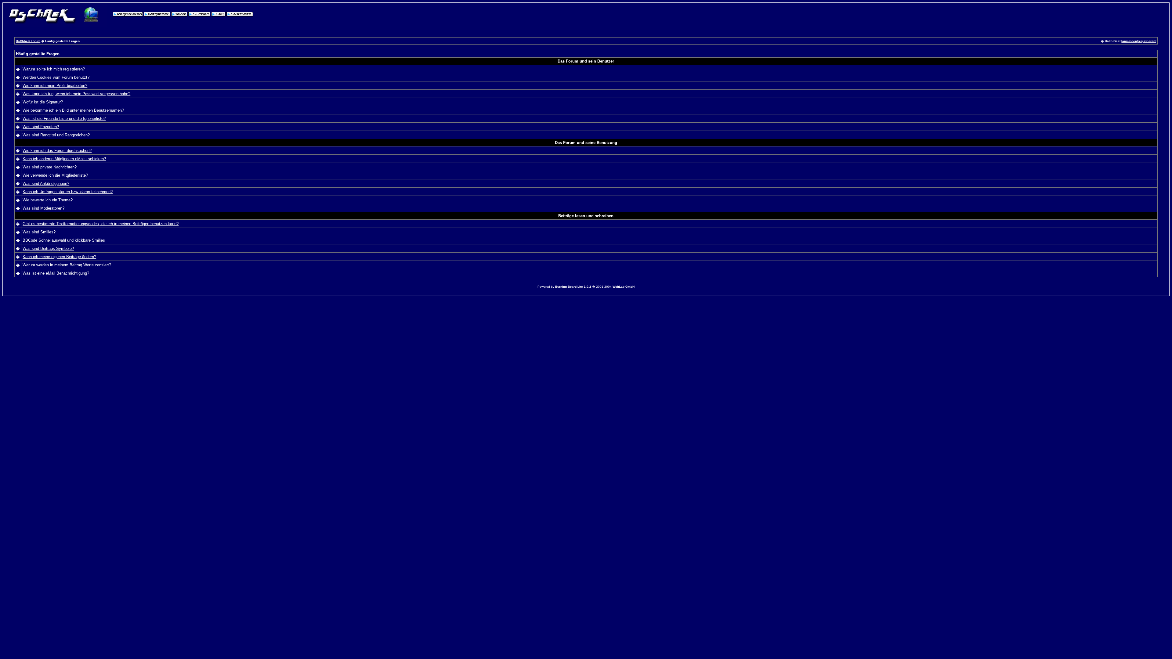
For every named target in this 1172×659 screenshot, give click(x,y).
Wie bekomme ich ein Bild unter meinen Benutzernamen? (73, 110)
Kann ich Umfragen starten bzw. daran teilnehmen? (68, 191)
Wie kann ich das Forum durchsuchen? (57, 150)
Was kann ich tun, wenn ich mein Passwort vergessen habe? (76, 94)
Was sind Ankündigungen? (46, 183)
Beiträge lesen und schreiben (585, 216)
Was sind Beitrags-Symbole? (48, 248)
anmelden (1129, 41)
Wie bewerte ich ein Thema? (48, 200)
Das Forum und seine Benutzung (586, 142)
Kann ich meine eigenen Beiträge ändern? (59, 256)
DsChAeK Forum (28, 41)
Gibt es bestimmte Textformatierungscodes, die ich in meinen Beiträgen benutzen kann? (101, 223)
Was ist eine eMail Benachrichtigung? (56, 273)
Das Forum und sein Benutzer (586, 61)
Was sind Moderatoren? (43, 208)
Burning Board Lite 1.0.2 (573, 286)
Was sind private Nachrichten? (50, 167)
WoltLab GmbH (624, 286)
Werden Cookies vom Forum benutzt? (56, 77)
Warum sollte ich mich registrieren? (54, 69)
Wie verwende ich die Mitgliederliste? (55, 175)
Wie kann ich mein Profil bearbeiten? (55, 85)
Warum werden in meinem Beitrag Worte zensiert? (67, 265)
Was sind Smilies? (39, 232)
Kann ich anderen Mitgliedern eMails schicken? (64, 159)
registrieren (1146, 41)
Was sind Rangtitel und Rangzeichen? (56, 135)
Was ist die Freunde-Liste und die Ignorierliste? (64, 118)
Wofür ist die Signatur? (43, 102)
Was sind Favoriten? (41, 126)
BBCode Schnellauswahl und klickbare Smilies (64, 240)
